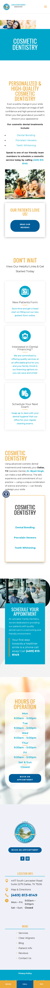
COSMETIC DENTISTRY (25, 509)
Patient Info (25, 948)
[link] (25, 291)
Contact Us (25, 958)
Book (8, 984)
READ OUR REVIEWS (25, 226)
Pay (41, 984)
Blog (21, 943)
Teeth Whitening (26, 145)
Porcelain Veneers (26, 140)
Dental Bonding (26, 135)
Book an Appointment (25, 778)
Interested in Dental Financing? (25, 348)
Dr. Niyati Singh (35, 471)
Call (25, 984)
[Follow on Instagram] (28, 859)
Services (23, 933)
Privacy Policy (25, 973)
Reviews (23, 953)
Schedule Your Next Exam (25, 405)
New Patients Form (25, 302)
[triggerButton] (6, 494)
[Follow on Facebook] (22, 859)
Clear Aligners (27, 938)
